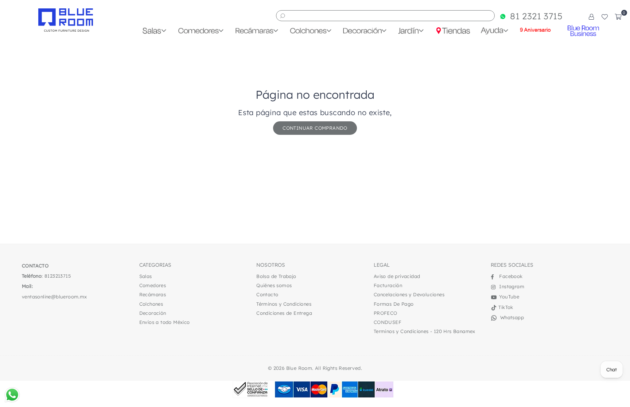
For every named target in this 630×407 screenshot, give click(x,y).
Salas (145, 276)
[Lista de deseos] (604, 16)
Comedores (152, 285)
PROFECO (385, 313)
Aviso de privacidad (397, 276)
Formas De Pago (394, 304)
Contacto (267, 294)
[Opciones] (591, 16)
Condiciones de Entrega (284, 313)
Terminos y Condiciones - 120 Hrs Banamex (424, 331)
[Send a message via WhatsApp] (12, 394)
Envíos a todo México (164, 322)
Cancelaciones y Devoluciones (409, 294)
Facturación (388, 285)
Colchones (151, 304)
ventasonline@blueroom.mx (54, 297)
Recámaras (152, 294)
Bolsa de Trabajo (276, 276)
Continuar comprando (315, 128)
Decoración (152, 313)
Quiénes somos (274, 285)
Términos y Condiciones (283, 304)
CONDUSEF (387, 322)
